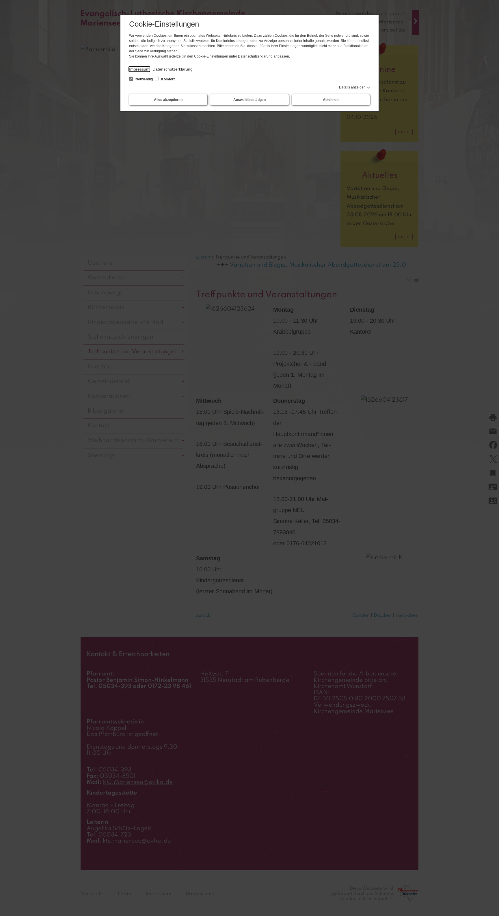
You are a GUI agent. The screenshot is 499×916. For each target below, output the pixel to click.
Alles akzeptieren (168, 100)
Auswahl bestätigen (249, 100)
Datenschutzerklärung (172, 69)
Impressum (139, 69)
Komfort (167, 79)
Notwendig (144, 79)
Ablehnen (330, 100)
